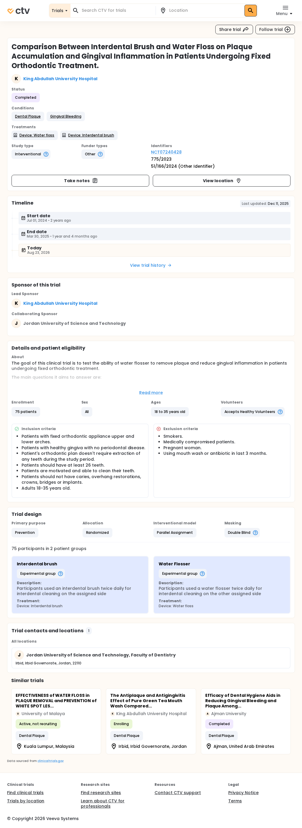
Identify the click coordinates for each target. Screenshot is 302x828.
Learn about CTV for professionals (102, 803)
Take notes (77, 181)
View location (218, 181)
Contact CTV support (178, 792)
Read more (151, 392)
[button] (28, 116)
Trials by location (25, 801)
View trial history (147, 265)
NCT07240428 (166, 152)
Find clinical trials (25, 792)
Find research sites (101, 792)
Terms (235, 801)
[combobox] (116, 10)
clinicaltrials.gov (50, 761)
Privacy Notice (243, 792)
